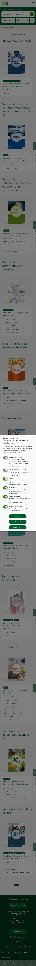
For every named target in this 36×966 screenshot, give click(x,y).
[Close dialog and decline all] (33, 437)
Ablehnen (18, 516)
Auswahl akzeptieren (17, 522)
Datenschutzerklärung (10, 452)
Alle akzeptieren (18, 527)
